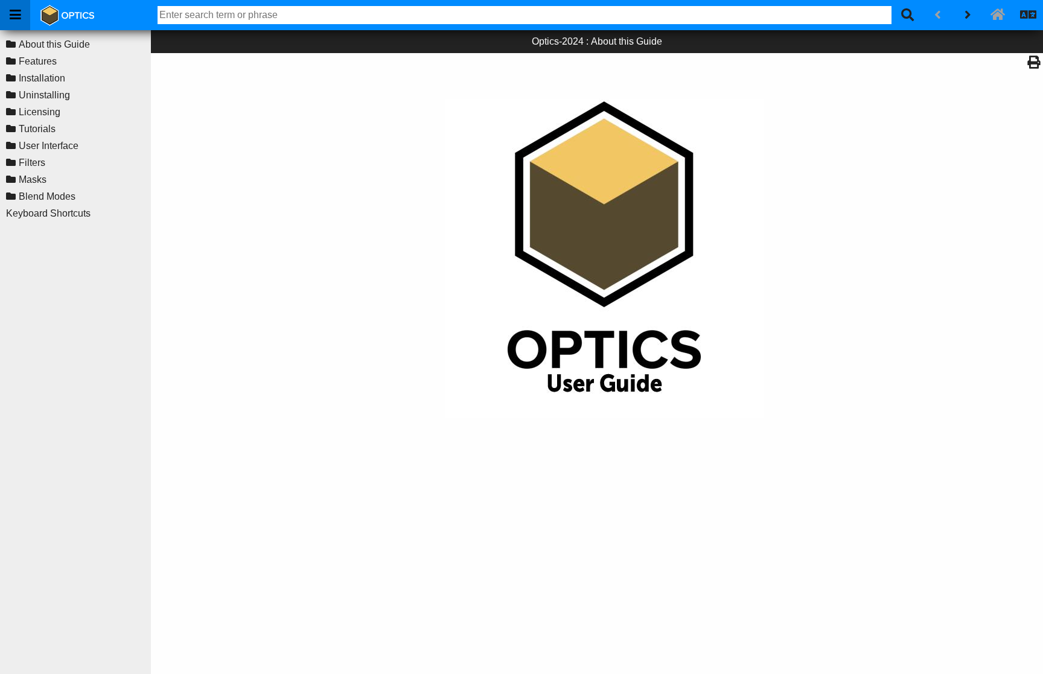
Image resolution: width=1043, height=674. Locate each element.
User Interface (48, 146)
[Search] (907, 15)
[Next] (967, 15)
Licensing (39, 112)
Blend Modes (47, 196)
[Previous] (937, 15)
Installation (42, 78)
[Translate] (1028, 15)
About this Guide (54, 44)
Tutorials (37, 129)
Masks (32, 179)
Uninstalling (44, 95)
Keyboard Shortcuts (48, 213)
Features (38, 61)
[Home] (998, 15)
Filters (32, 162)
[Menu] (15, 15)
